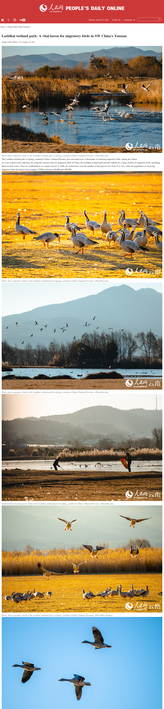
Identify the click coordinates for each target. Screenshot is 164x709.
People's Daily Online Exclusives (19, 27)
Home (3, 27)
